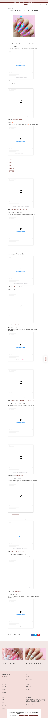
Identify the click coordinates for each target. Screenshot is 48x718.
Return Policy (4, 705)
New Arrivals (4, 686)
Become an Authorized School (30, 681)
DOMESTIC (25, 2)
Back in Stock (4, 694)
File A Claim (27, 689)
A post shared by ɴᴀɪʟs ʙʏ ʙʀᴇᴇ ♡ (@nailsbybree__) (20, 116)
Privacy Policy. (19, 713)
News (3, 702)
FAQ (3, 699)
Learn (3, 700)
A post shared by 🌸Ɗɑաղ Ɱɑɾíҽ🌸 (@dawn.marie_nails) (20, 359)
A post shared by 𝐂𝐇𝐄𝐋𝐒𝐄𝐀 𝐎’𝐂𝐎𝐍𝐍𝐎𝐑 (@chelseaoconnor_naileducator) (21, 153)
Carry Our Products (29, 679)
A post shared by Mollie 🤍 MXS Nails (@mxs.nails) (20, 397)
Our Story (27, 676)
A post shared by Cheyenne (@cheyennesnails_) (21, 77)
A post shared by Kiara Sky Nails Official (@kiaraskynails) (20, 206)
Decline (34, 715)
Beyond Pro (4, 692)
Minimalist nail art (10, 519)
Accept (23, 715)
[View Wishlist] (44, 4)
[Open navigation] (2, 4)
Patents (3, 708)
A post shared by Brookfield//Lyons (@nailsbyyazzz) (20, 283)
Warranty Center (28, 686)
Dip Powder (4, 689)
